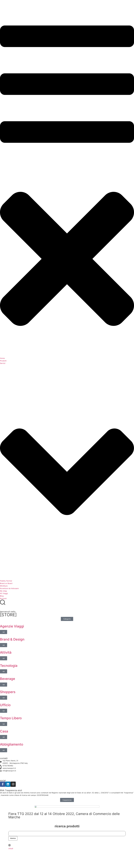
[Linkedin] (7, 784)
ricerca (13, 838)
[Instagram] (13, 784)
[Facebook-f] (2, 784)
